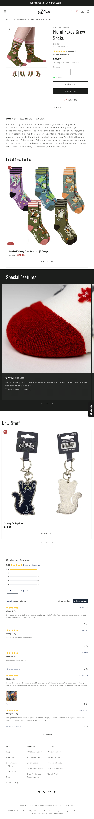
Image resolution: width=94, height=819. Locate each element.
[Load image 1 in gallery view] (15, 74)
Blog (8, 777)
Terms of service (80, 811)
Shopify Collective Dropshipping (35, 775)
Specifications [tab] (26, 118)
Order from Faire (35, 768)
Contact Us (11, 771)
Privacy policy (66, 811)
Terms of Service (55, 768)
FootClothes (18, 811)
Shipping (56, 63)
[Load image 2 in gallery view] (23, 74)
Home (8, 19)
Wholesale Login (34, 752)
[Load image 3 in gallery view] (30, 74)
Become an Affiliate (11, 764)
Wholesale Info (34, 757)
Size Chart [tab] (40, 118)
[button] (5, 11)
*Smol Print (52, 774)
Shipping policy (39, 813)
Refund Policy (53, 757)
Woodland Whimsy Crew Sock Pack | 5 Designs (29, 251)
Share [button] (58, 107)
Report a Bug (12, 782)
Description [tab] (11, 118)
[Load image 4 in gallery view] (38, 74)
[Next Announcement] (89, 3)
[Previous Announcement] (4, 3)
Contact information (55, 813)
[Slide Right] (44, 74)
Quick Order (32, 763)
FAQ (8, 752)
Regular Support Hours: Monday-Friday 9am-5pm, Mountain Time (47, 805)
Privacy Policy (54, 752)
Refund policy (54, 811)
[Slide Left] (9, 74)
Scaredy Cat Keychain (13, 523)
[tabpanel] (47, 138)
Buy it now (70, 91)
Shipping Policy (54, 763)
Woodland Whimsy (21, 19)
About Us (10, 757)
